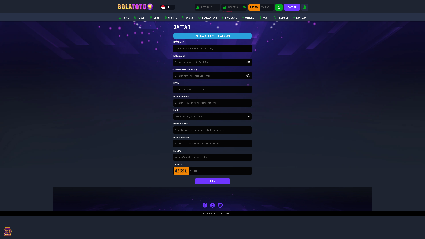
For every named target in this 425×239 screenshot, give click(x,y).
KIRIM (212, 181)
